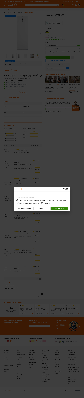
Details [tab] (42, 193)
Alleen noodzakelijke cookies (24, 208)
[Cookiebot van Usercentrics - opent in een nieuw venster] (63, 189)
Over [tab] (60, 193)
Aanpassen (41, 208)
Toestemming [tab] (23, 193)
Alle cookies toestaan (59, 208)
